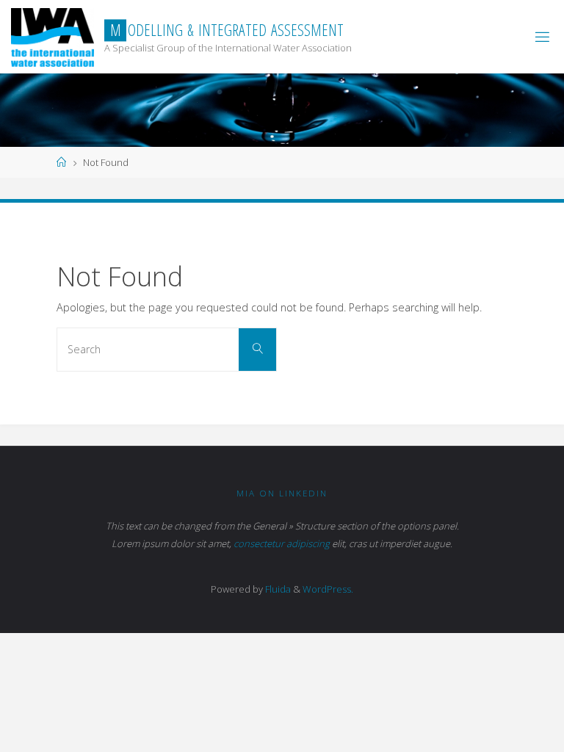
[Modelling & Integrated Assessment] (52, 36)
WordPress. (328, 589)
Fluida (277, 589)
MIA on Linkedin (282, 493)
